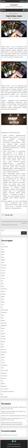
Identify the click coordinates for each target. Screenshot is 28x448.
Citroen (3, 270)
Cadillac (3, 259)
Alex (10, 18)
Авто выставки (4, 370)
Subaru (3, 354)
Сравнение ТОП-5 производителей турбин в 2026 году (14, 415)
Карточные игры (14, 15)
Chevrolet (3, 265)
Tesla (2, 360)
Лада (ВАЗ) (4, 386)
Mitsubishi (4, 325)
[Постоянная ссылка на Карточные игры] (14, 28)
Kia (2, 307)
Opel (2, 331)
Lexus (2, 315)
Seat (2, 344)
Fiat (2, 281)
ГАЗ (2, 381)
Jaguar (3, 302)
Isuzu (2, 299)
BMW (2, 254)
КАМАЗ (3, 383)
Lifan (2, 317)
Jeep (2, 304)
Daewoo (3, 273)
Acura (2, 244)
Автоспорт (3, 378)
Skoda (2, 346)
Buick (2, 257)
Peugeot (3, 333)
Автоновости (4, 375)
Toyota (3, 362)
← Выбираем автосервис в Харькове (8, 224)
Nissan (3, 328)
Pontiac (3, 336)
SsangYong (4, 352)
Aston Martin (4, 246)
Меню (4, 1)
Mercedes (3, 323)
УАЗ (2, 394)
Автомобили (4, 373)
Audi (2, 249)
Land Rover (4, 312)
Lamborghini (4, 310)
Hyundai (3, 294)
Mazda (3, 320)
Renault (3, 341)
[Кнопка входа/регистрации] (24, 10)
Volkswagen (4, 365)
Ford (2, 283)
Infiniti (3, 296)
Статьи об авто (14, 13)
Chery (2, 262)
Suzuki (3, 357)
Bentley (3, 252)
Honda (3, 291)
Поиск (2, 230)
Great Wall (3, 288)
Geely (2, 286)
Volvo (2, 367)
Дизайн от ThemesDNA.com (14, 446)
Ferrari (3, 278)
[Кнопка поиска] (26, 10)
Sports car (4, 349)
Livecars (14, 5)
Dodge (3, 275)
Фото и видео (4, 396)
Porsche (3, 338)
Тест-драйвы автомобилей (7, 391)
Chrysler (3, 267)
